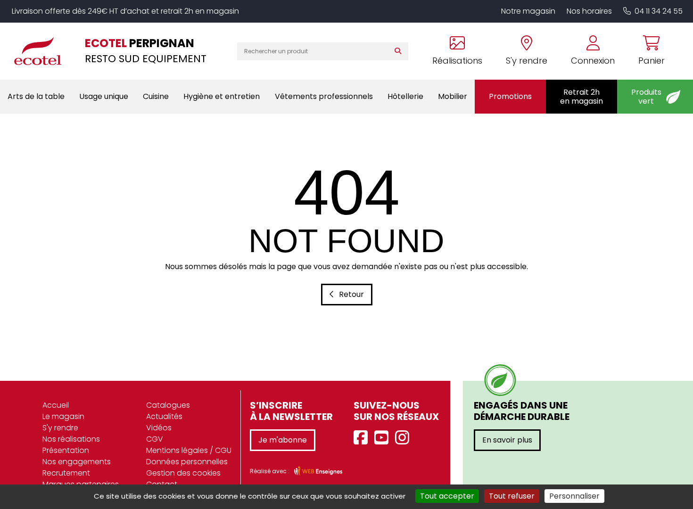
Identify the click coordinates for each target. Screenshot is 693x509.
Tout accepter (447, 496)
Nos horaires (589, 11)
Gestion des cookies (183, 473)
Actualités (164, 416)
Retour (351, 294)
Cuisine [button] (156, 96)
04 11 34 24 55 (659, 11)
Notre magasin (528, 11)
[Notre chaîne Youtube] (383, 438)
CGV (154, 439)
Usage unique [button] (103, 96)
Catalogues (168, 405)
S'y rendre (60, 427)
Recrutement (66, 473)
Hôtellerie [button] (405, 96)
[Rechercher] (400, 51)
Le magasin (63, 416)
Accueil (55, 405)
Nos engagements (76, 461)
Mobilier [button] (452, 96)
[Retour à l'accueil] (42, 51)
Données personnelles (187, 461)
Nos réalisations (71, 439)
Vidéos (159, 427)
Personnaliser (574, 496)
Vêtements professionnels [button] (324, 96)
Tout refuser (512, 496)
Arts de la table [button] (36, 96)
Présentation (65, 450)
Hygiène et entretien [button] (221, 96)
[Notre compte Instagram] (404, 438)
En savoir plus (507, 440)
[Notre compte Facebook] (363, 438)
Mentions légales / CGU (188, 450)
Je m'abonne (282, 440)
